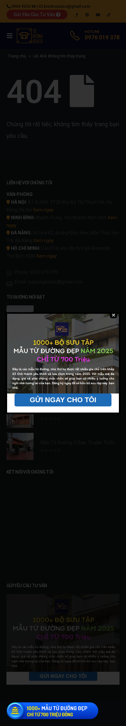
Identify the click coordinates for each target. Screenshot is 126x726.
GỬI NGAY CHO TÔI (63, 400)
